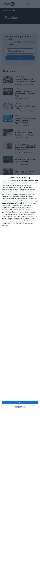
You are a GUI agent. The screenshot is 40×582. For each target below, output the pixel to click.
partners (13, 180)
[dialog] (20, 378)
